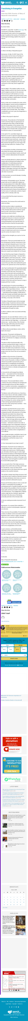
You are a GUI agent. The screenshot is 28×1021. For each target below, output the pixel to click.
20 (17, 902)
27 (17, 904)
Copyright (14, 1003)
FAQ (8, 1001)
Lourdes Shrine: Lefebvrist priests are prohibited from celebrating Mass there (16, 824)
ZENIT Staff (16, 19)
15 (23, 899)
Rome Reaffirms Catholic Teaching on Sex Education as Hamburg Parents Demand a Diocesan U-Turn (16, 831)
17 (7, 902)
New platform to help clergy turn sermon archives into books (16, 844)
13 (17, 899)
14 (20, 899)
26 (14, 904)
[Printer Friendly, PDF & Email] (5, 564)
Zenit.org (20, 29)
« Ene (4, 907)
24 (7, 904)
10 (7, 899)
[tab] (8, 973)
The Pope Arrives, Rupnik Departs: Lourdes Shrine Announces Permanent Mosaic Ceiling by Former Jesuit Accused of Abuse (16, 817)
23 (4, 904)
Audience (11, 1001)
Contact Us (20, 1003)
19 (14, 902)
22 (23, 902)
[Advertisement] (14, 685)
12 (14, 899)
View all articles (5, 621)
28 (20, 904)
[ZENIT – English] (8, 2)
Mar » (6, 907)
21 (20, 902)
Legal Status (8, 1003)
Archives (23, 19)
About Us (4, 1001)
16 (4, 902)
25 (10, 904)
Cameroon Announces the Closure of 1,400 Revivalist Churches (15, 838)
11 (10, 899)
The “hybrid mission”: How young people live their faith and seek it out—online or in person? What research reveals (14, 804)
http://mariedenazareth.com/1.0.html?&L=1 (12, 561)
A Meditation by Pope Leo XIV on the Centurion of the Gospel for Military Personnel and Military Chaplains (9, 928)
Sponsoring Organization (20, 1001)
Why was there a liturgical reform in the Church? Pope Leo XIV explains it (9, 918)
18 (10, 902)
